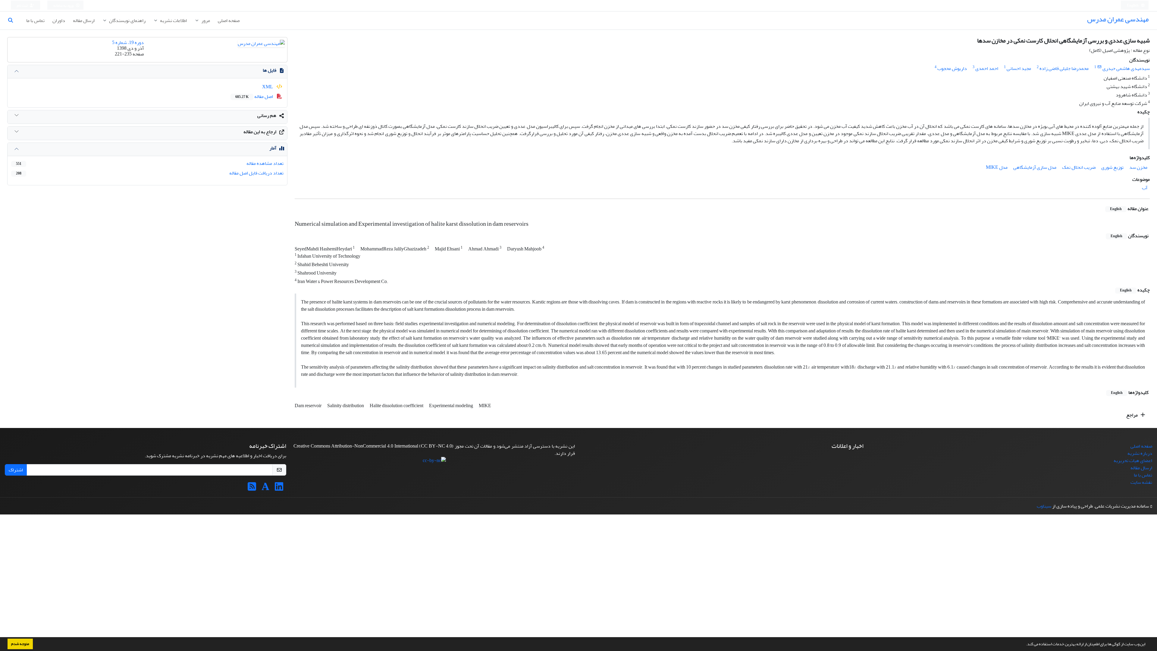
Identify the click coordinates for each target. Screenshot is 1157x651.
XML (268, 86)
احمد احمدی (986, 68)
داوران (58, 20)
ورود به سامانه (63, 5)
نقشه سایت (1141, 482)
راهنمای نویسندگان (127, 20)
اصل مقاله (254, 96)
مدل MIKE (997, 167)
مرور (205, 20)
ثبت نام (22, 5)
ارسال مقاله (84, 20)
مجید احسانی (1019, 68)
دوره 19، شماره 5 (128, 42)
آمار (272, 148)
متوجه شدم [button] (20, 643)
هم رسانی (266, 115)
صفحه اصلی (229, 20)
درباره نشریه (1139, 453)
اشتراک (16, 469)
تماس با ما (35, 20)
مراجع (1132, 415)
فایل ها (269, 70)
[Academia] (265, 488)
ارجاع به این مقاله (259, 131)
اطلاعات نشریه (173, 20)
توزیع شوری (1112, 167)
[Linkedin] (279, 488)
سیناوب (1044, 506)
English (1133, 5)
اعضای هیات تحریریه (1133, 460)
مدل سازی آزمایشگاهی (1034, 167)
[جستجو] (13, 20)
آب (1144, 187)
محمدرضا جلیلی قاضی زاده (1064, 68)
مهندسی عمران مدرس (1118, 19)
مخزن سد (1138, 167)
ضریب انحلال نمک (1079, 167)
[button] (1024, 645)
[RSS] (252, 488)
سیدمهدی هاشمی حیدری (1126, 68)
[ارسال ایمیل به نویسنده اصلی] (1099, 67)
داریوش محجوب (952, 68)
